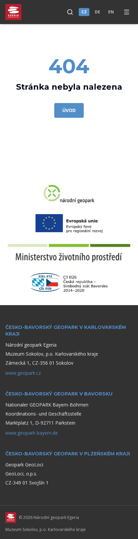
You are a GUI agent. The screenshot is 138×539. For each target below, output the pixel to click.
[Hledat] (70, 12)
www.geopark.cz (23, 373)
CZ (84, 12)
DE (97, 12)
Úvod (69, 110)
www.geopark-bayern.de (31, 433)
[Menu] (127, 12)
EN (111, 12)
